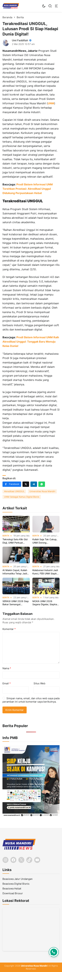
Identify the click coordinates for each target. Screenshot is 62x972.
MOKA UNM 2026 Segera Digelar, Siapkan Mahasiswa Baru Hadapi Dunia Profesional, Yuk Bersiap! (45, 603)
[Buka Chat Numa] (54, 952)
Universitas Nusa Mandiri (42, 491)
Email (6, 683)
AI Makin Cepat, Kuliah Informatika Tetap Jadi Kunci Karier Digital (14, 572)
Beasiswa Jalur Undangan (17, 878)
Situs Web (39, 683)
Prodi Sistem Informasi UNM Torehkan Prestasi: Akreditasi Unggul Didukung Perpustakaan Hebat (27, 189)
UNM (51, 103)
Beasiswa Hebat (11, 888)
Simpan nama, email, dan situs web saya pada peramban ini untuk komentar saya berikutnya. (31, 700)
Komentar (9, 629)
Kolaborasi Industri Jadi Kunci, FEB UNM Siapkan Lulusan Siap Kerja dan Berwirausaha (45, 572)
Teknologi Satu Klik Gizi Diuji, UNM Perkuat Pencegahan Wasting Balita (15, 541)
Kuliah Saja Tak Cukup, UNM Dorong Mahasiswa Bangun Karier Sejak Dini (44, 541)
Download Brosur (12, 893)
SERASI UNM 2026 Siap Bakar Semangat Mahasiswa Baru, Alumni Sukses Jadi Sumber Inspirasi (15, 603)
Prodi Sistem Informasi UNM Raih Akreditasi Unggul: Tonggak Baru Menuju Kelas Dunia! (30, 342)
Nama (6, 668)
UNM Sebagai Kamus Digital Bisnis (21, 496)
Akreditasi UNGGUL (14, 491)
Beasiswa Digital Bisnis (15, 883)
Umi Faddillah (20, 40)
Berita (5, 536)
